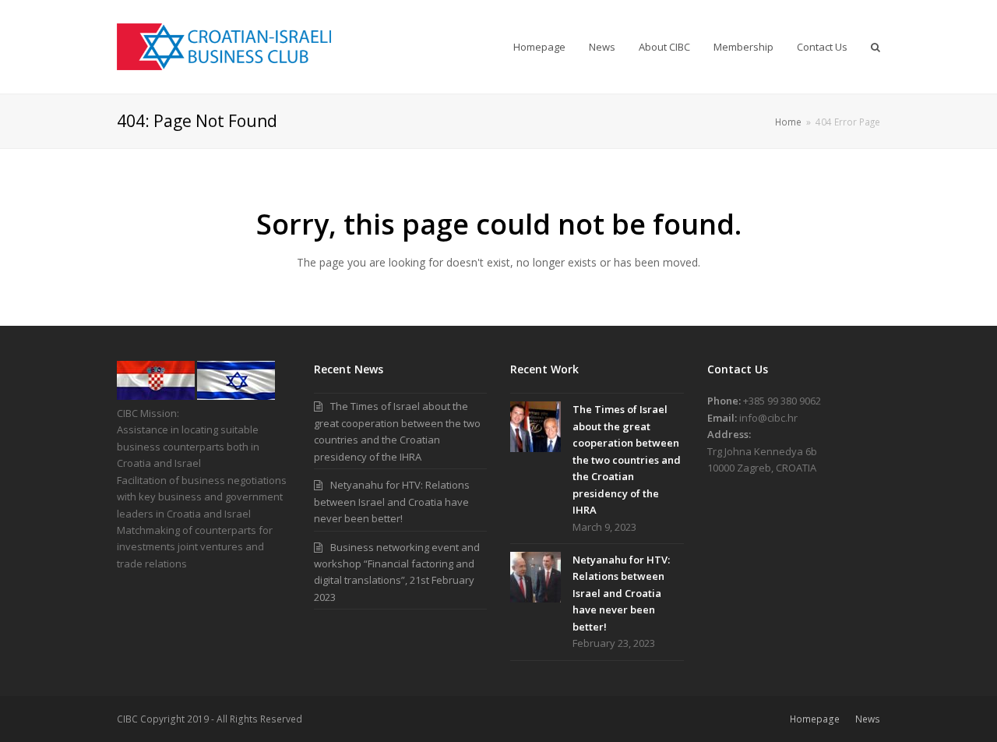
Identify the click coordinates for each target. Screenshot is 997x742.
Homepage (815, 719)
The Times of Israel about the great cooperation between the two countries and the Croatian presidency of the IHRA (626, 459)
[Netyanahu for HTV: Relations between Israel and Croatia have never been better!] (535, 577)
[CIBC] (156, 396)
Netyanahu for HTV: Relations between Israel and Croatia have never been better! (392, 501)
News (867, 719)
